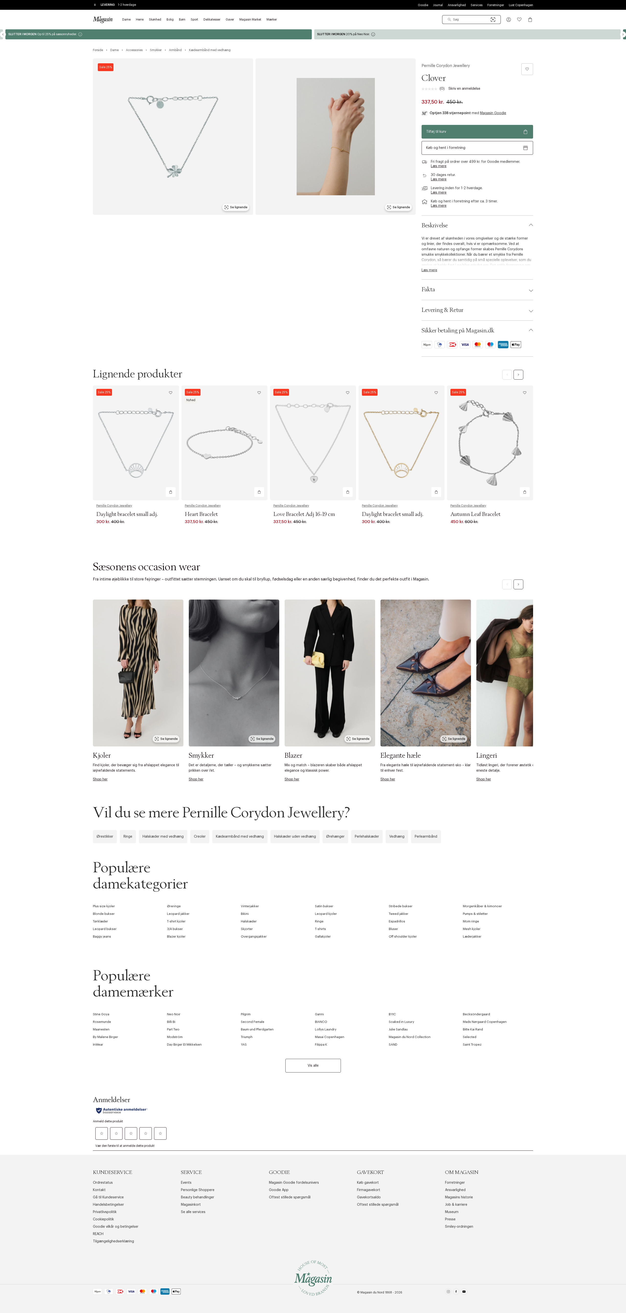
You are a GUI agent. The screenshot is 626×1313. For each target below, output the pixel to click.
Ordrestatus (103, 1182)
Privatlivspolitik (105, 1212)
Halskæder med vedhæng (163, 836)
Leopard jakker (178, 913)
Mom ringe (471, 921)
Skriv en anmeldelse (464, 88)
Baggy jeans (102, 936)
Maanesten (101, 1029)
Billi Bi (171, 1021)
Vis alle (313, 1065)
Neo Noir (173, 1014)
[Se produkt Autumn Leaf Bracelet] (490, 442)
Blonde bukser (104, 913)
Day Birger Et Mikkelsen (184, 1044)
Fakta (428, 290)
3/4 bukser (175, 928)
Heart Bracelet (201, 514)
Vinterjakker (250, 906)
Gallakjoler (323, 936)
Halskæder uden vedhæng (295, 836)
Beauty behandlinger (197, 1197)
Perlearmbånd (426, 836)
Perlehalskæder (367, 836)
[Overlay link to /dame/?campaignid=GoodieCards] (158, 34)
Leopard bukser (105, 928)
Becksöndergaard (476, 1014)
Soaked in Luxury (401, 1021)
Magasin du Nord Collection (410, 1037)
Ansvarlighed (457, 5)
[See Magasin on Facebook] (456, 1292)
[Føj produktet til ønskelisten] (527, 69)
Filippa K (321, 1044)
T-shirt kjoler (176, 921)
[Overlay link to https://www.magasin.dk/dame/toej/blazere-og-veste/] (330, 673)
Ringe (127, 836)
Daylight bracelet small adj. (127, 514)
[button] (509, 19)
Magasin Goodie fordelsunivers (294, 1182)
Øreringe (174, 906)
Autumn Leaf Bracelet (475, 514)
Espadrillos (397, 921)
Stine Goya (101, 1014)
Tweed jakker (398, 913)
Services (476, 5)
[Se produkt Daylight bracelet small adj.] (136, 442)
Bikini (245, 913)
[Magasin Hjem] (102, 19)
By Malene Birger (105, 1037)
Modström (175, 1037)
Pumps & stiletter (475, 913)
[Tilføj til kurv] (171, 492)
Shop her (100, 779)
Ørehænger (335, 836)
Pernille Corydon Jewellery (446, 66)
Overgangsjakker (254, 936)
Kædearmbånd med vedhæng (240, 836)
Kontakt (99, 1190)
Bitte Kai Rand (473, 1029)
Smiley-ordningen (459, 1226)
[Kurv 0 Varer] (530, 19)
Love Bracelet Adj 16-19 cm (304, 514)
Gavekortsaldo (369, 1197)
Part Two (173, 1029)
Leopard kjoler (326, 913)
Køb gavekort (368, 1182)
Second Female (252, 1021)
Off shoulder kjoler (403, 936)
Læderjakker (472, 936)
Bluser (393, 928)
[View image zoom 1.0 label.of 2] (173, 136)
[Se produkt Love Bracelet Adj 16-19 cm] (313, 442)
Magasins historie (459, 1197)
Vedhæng (396, 836)
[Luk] (390, 709)
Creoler (200, 836)
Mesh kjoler (472, 928)
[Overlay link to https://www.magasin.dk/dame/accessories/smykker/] (234, 673)
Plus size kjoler (104, 906)
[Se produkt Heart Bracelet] (224, 442)
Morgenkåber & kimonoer (482, 906)
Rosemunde (102, 1021)
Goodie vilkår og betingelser (115, 1226)
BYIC (392, 1014)
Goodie (423, 5)
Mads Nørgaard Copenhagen (485, 1021)
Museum (451, 1212)
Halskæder (249, 921)
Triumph (247, 1037)
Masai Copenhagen (329, 1037)
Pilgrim (246, 1014)
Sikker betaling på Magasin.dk (458, 331)
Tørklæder (100, 921)
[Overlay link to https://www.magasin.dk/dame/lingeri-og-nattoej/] (521, 673)
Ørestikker (105, 836)
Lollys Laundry (325, 1029)
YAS (244, 1044)
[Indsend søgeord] (449, 19)
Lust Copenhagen (521, 5)
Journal (438, 5)
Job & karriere (456, 1204)
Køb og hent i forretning (445, 148)
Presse (450, 1219)
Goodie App (279, 1190)
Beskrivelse (435, 226)
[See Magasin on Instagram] (448, 1292)
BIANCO (321, 1021)
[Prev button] (3, 34)
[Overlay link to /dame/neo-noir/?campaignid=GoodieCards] (467, 34)
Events (186, 1182)
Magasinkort (191, 1204)
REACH (98, 1234)
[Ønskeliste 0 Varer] (519, 19)
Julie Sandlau (398, 1029)
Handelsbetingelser (108, 1204)
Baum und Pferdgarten (257, 1029)
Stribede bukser (401, 906)
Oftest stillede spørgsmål (290, 1197)
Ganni (319, 1014)
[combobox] (471, 19)
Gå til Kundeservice (108, 1197)
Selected (469, 1037)
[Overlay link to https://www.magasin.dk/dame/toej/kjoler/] (138, 673)
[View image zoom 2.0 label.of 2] (335, 136)
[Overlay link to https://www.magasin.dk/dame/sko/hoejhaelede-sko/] (425, 673)
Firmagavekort (368, 1190)
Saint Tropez (472, 1044)
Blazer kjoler (176, 936)
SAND (393, 1044)
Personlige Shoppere (197, 1190)
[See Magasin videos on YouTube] (464, 1292)
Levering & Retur (442, 310)
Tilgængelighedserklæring (113, 1241)
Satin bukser (324, 906)
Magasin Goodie (493, 113)
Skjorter (247, 928)
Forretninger (495, 5)
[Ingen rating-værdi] (431, 89)
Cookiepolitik (103, 1219)
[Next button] (623, 34)
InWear (98, 1044)
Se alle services (193, 1212)
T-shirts (320, 928)
